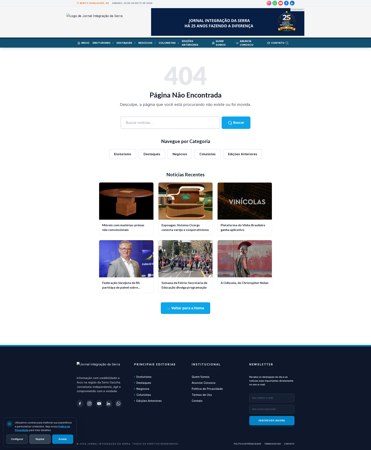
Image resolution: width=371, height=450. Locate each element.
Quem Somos (200, 376)
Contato (197, 400)
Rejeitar (40, 438)
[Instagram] (269, 3)
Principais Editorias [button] (155, 364)
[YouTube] (280, 3)
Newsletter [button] (261, 364)
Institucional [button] (206, 364)
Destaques (152, 154)
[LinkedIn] (292, 3)
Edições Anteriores (242, 154)
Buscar (238, 122)
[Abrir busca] (289, 43)
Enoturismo (122, 154)
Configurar (17, 438)
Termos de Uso (202, 394)
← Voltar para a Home (185, 308)
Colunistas (207, 154)
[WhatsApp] (274, 3)
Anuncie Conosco (203, 382)
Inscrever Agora (272, 420)
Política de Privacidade (207, 388)
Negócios (180, 154)
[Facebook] (286, 3)
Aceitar (63, 438)
